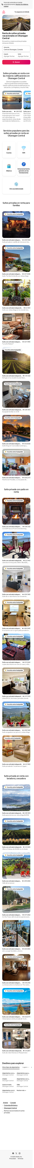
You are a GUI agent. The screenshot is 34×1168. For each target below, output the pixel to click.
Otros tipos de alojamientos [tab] (11, 1067)
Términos (20, 1158)
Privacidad (12, 1158)
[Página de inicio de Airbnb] (3, 12)
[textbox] (9, 56)
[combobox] (16, 49)
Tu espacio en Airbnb (22, 12)
